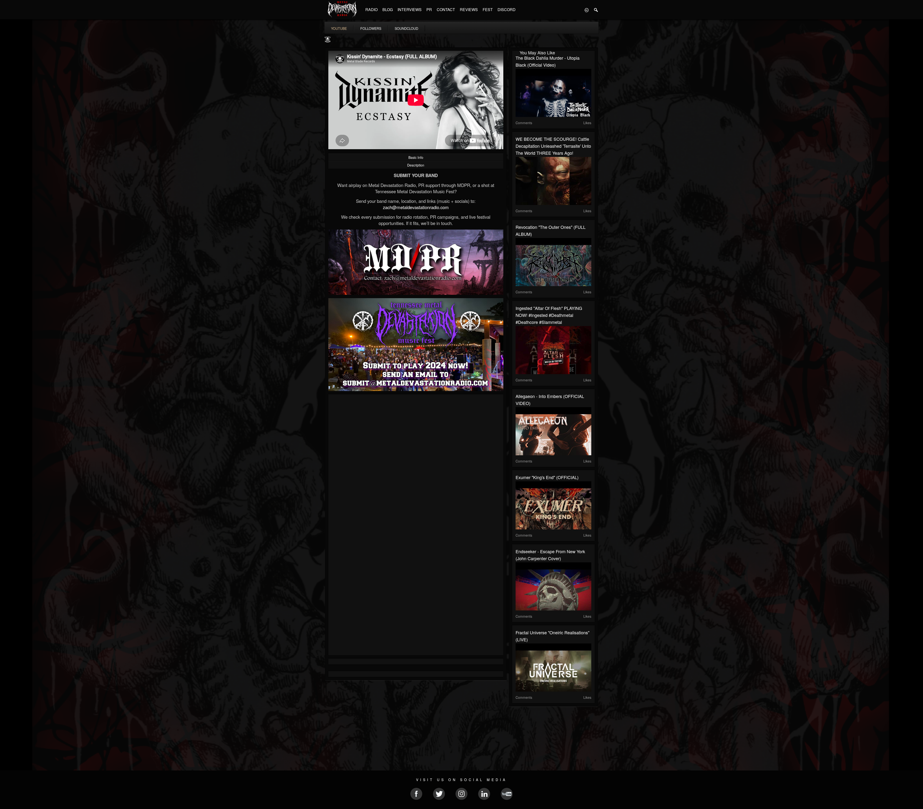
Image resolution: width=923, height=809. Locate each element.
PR (429, 9)
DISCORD (507, 9)
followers (370, 28)
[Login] (586, 10)
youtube (339, 28)
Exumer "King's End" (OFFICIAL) (547, 477)
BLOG (387, 9)
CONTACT (446, 9)
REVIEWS (469, 9)
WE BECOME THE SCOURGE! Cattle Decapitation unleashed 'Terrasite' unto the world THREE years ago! (553, 146)
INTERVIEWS (410, 9)
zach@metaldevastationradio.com (416, 207)
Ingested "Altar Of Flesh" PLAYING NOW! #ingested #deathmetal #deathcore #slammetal (549, 315)
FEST (488, 9)
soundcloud (406, 28)
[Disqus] (415, 462)
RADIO (371, 9)
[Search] (596, 10)
